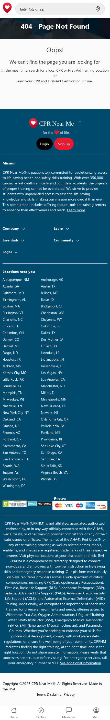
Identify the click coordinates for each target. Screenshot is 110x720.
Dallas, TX (48, 332)
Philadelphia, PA (52, 426)
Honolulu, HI (50, 352)
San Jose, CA (50, 459)
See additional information (80, 662)
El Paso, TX (49, 346)
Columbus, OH (13, 332)
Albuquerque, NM (16, 279)
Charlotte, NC (13, 319)
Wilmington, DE (14, 485)
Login (44, 143)
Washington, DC (14, 479)
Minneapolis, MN (54, 399)
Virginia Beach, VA (54, 472)
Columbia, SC (51, 326)
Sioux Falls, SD (51, 465)
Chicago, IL (11, 326)
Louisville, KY (12, 386)
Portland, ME (50, 432)
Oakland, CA (12, 419)
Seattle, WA (11, 465)
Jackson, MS (12, 366)
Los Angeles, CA (53, 379)
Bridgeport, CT (52, 306)
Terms (41, 694)
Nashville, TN (12, 406)
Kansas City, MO (15, 372)
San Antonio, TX (14, 452)
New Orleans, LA (53, 406)
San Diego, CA (51, 452)
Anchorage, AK (52, 279)
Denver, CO (11, 339)
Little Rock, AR (13, 379)
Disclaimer (55, 694)
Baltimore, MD (13, 293)
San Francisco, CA (16, 459)
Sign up (64, 143)
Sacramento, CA (14, 446)
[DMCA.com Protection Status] (40, 503)
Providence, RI (51, 439)
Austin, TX (48, 286)
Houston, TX (12, 359)
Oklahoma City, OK (55, 419)
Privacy (69, 694)
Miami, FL (48, 392)
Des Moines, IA (52, 339)
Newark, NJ (49, 412)
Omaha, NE (11, 426)
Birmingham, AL (14, 299)
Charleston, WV (52, 313)
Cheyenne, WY (51, 319)
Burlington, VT (13, 313)
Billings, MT (49, 293)
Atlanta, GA (11, 286)
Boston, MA (11, 306)
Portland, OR (12, 439)
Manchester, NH (53, 386)
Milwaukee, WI (13, 399)
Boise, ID (47, 299)
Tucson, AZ (10, 472)
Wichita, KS (49, 479)
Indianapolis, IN (52, 359)
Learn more (76, 209)
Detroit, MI (10, 346)
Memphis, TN (13, 392)
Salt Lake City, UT (53, 446)
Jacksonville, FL (52, 366)
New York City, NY (16, 412)
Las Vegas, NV (51, 372)
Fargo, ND (10, 352)
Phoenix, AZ (11, 432)
